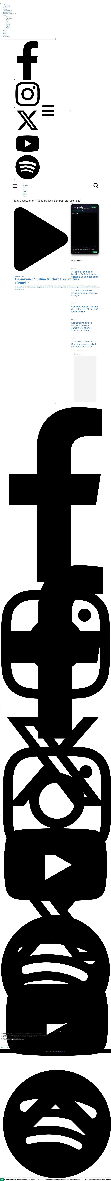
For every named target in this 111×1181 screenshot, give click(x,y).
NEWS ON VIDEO (7, 12)
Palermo (8, 24)
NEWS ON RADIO (7, 11)
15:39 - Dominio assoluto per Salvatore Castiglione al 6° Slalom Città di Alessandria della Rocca (83, 1179)
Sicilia (4, 15)
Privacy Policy (4, 1042)
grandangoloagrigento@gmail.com (15, 1039)
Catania (8, 20)
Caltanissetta (9, 18)
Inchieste (5, 9)
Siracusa (8, 27)
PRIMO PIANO (6, 6)
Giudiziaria (5, 7)
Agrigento (8, 17)
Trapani (8, 29)
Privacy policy (6, 36)
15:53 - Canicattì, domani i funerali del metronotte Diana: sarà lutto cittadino (33, 1179)
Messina (8, 23)
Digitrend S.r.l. (61, 1051)
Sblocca (95, 252)
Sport (4, 33)
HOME (4, 4)
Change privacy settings (55, 1031)
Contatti (5, 35)
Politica (4, 30)
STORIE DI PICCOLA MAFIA (10, 14)
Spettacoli (5, 32)
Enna (7, 21)
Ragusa (8, 26)
